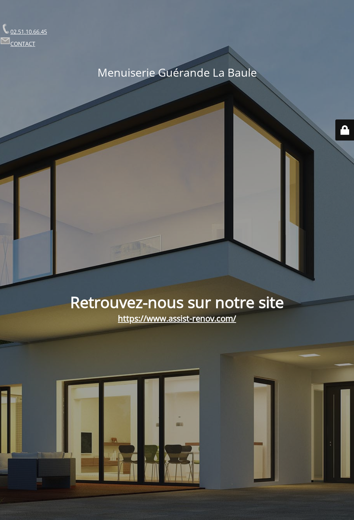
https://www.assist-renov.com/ (177, 318)
